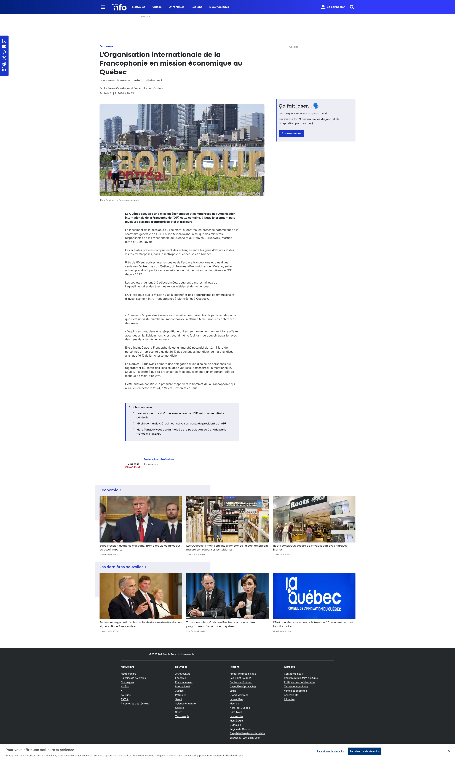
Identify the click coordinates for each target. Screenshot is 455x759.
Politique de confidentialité (299, 682)
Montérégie (236, 720)
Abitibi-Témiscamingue (243, 673)
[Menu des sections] (103, 7)
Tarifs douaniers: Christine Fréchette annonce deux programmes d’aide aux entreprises (220, 624)
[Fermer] (449, 751)
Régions (196, 7)
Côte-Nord (236, 711)
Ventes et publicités (295, 690)
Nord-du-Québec (240, 707)
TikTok (125, 699)
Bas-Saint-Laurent (240, 677)
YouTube (126, 694)
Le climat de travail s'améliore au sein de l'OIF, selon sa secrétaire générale (180, 415)
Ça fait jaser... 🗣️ (299, 106)
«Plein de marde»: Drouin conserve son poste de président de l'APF (181, 424)
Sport (178, 711)
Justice (179, 690)
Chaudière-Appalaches (243, 686)
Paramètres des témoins (135, 703)
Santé (178, 699)
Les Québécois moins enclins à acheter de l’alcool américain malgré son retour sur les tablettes (227, 548)
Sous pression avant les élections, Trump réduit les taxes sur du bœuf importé (140, 548)
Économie (106, 46)
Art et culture (182, 673)
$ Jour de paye (219, 7)
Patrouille (180, 694)
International (182, 686)
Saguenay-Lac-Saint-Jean (245, 737)
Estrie (233, 690)
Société (179, 707)
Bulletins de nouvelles (133, 677)
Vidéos (157, 7)
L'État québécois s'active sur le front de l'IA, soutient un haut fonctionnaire (313, 624)
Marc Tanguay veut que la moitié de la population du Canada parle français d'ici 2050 (181, 432)
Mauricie (234, 703)
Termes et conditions (296, 686)
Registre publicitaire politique (301, 677)
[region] (227, 751)
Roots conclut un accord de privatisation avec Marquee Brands (310, 548)
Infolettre (289, 699)
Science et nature (185, 703)
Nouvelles (138, 7)
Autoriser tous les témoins (364, 751)
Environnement (183, 682)
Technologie (182, 716)
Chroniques (176, 7)
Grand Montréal (239, 694)
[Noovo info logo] (119, 7)
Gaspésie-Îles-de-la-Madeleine (247, 733)
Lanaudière (236, 699)
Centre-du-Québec (241, 682)
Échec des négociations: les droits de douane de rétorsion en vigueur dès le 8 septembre (141, 624)
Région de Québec (240, 729)
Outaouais (235, 724)
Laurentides (236, 716)
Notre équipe (128, 673)
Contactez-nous (293, 673)
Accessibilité (291, 694)
